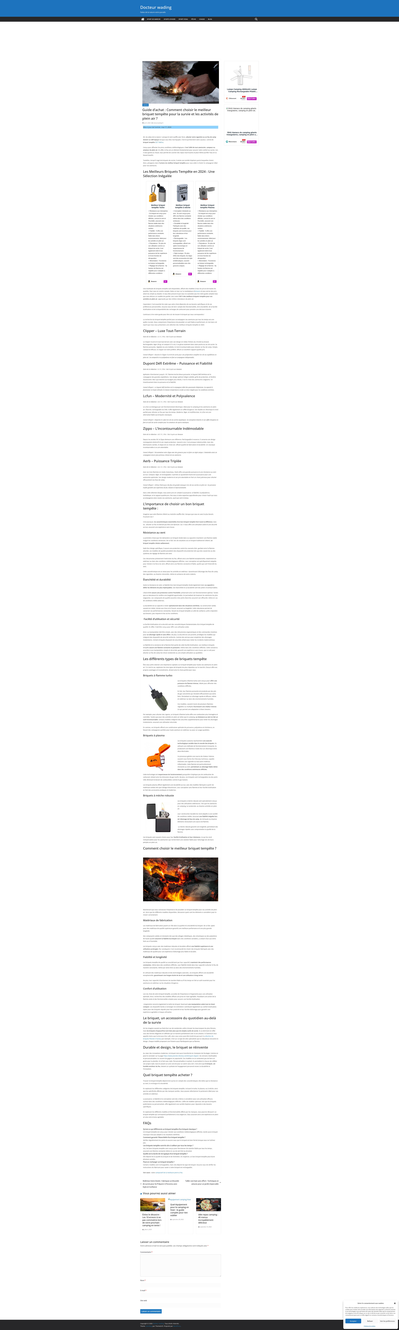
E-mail (143, 1290)
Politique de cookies (369, 1326)
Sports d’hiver (169, 19)
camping (145, 105)
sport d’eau (183, 19)
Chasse (202, 19)
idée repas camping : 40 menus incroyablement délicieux (208, 1218)
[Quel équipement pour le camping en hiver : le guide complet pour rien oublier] (179, 1199)
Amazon (197, 291)
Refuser (370, 1321)
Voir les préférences (387, 1321)
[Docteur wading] (142, 19)
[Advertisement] (199, 37)
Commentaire (146, 1252)
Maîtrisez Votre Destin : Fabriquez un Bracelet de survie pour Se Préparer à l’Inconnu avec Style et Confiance (161, 1184)
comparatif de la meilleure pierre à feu (169, 1173)
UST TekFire (159, 142)
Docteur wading (156, 7)
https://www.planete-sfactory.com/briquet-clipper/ (181, 1056)
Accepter (353, 1321)
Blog (210, 19)
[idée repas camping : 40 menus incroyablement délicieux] (208, 1199)
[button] (395, 1303)
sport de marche (153, 19)
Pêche (193, 19)
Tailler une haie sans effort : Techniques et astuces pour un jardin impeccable (202, 1182)
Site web (143, 1300)
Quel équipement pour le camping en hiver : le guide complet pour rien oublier (179, 1210)
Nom (143, 1280)
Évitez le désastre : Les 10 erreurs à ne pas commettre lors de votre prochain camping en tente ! (151, 1220)
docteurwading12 (158, 123)
